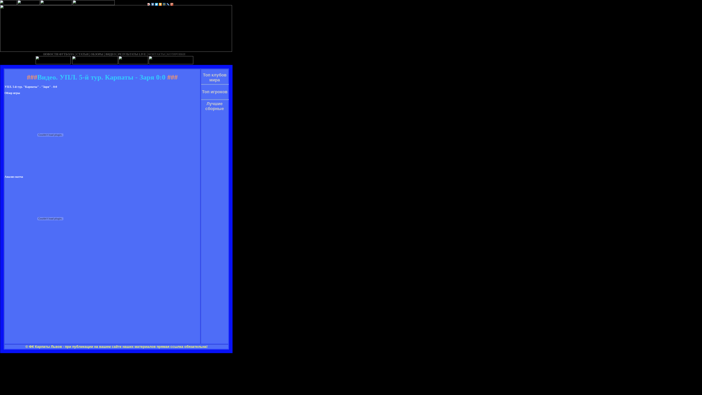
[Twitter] (156, 4)
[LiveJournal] (168, 4)
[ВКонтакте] (153, 4)
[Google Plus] (172, 4)
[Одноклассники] (160, 4)
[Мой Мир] (164, 4)
